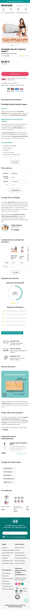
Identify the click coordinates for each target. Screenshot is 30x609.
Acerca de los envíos (7, 553)
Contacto (4, 547)
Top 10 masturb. (8, 472)
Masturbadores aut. (9, 478)
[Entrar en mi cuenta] (11, 9)
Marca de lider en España (15, 1)
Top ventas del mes (7, 586)
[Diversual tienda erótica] (12, 5)
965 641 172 (15, 83)
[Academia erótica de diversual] (22, 584)
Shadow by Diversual (8, 589)
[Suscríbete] (26, 534)
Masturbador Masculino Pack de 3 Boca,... (18, 508)
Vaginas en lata (8, 482)
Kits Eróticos (5, 581)
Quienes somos (19, 547)
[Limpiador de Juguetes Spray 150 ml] (4, 445)
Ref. (2, 64)
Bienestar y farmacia (8, 578)
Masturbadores (8, 468)
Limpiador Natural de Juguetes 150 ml (18, 443)
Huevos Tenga (7, 475)
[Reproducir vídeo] (4, 395)
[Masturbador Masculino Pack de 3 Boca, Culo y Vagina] (19, 499)
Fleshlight (15, 173)
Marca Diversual (19, 553)
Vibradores (5, 576)
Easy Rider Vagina (5, 506)
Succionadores (6, 573)
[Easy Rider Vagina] (6, 499)
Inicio (3, 12)
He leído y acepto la (15, 537)
